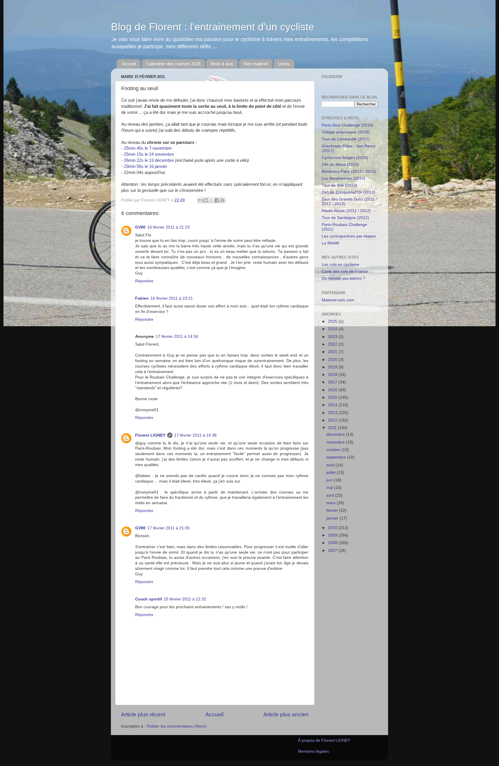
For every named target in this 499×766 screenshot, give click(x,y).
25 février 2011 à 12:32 (185, 599)
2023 (333, 337)
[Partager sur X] (211, 200)
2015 (333, 397)
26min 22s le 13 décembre (149, 160)
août (331, 465)
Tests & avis (221, 63)
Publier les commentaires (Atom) (176, 726)
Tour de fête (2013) (339, 185)
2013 (333, 413)
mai (330, 487)
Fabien (142, 298)
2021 (333, 352)
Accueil (129, 63)
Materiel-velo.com (338, 300)
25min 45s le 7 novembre (148, 148)
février (332, 510)
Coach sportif (148, 599)
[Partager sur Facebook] (217, 200)
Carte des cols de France (345, 271)
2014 (333, 405)
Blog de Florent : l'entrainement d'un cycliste (212, 27)
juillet (331, 472)
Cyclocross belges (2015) (345, 157)
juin (330, 480)
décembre (336, 434)
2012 (333, 420)
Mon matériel (255, 63)
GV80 (140, 227)
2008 (333, 543)
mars (331, 503)
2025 (333, 321)
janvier (333, 518)
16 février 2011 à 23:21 (171, 298)
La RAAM (330, 243)
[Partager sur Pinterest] (222, 200)
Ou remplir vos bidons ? (343, 278)
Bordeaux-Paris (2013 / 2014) (349, 171)
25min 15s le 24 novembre (149, 154)
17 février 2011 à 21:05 (168, 528)
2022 (333, 344)
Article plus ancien (286, 714)
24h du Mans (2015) (340, 164)
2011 (333, 428)
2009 (333, 535)
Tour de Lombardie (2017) (346, 139)
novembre (336, 442)
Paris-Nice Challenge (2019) (347, 125)
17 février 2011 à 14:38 (195, 435)
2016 (333, 390)
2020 (333, 359)
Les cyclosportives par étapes (349, 236)
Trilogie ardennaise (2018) (346, 132)
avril (330, 495)
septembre (336, 457)
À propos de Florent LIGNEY (324, 740)
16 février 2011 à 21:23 (168, 227)
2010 (333, 528)
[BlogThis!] (206, 200)
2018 (333, 374)
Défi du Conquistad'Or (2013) (348, 192)
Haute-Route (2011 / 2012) (346, 211)
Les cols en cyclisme (340, 264)
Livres (284, 63)
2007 (333, 550)
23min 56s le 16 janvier (145, 166)
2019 (333, 367)
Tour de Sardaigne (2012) (345, 218)
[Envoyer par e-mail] (200, 200)
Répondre (144, 281)
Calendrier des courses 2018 (173, 63)
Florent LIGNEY (150, 435)
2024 (333, 329)
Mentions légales (313, 751)
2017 (333, 382)
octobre (333, 450)
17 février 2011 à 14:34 (177, 336)
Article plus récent (143, 714)
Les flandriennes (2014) (343, 178)
